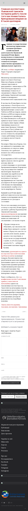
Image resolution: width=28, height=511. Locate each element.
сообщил (11, 69)
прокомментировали (9, 214)
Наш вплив (5, 431)
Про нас (4, 456)
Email (3, 364)
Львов (3, 305)
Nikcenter (4, 74)
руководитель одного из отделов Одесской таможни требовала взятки (14, 253)
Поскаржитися (7, 459)
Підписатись (21, 397)
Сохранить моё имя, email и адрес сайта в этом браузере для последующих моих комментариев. (13, 378)
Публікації (5, 428)
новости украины (13, 305)
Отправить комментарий (11, 382)
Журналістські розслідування (12, 425)
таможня (4, 307)
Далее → (25, 311)
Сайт (2, 370)
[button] (24, 3)
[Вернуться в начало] (10, 3)
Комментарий (5, 336)
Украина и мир (15, 24)
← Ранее (3, 311)
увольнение (13, 307)
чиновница (22, 307)
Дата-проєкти (6, 434)
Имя (2, 357)
